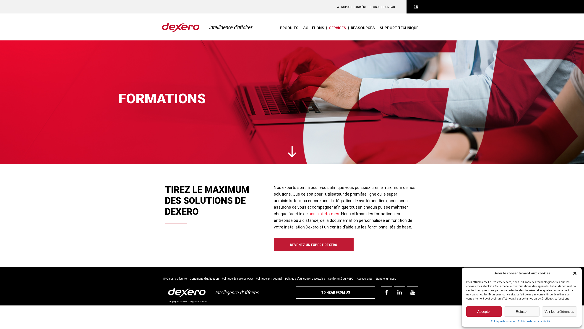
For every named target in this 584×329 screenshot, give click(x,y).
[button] (575, 273)
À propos (343, 7)
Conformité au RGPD (341, 278)
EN (416, 7)
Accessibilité (364, 278)
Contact (390, 7)
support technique (399, 28)
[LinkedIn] (399, 292)
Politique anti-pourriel (269, 278)
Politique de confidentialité (534, 321)
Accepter (484, 311)
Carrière (360, 7)
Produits (289, 28)
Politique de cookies (503, 321)
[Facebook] (386, 292)
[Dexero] (207, 24)
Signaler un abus (385, 278)
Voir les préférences (559, 311)
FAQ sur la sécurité (175, 278)
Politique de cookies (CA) (237, 278)
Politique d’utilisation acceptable (305, 278)
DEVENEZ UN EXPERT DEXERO (313, 245)
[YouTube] (412, 292)
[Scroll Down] (292, 152)
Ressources (363, 28)
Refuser (522, 311)
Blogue (375, 7)
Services (337, 28)
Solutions (313, 28)
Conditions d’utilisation (204, 278)
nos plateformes (324, 213)
